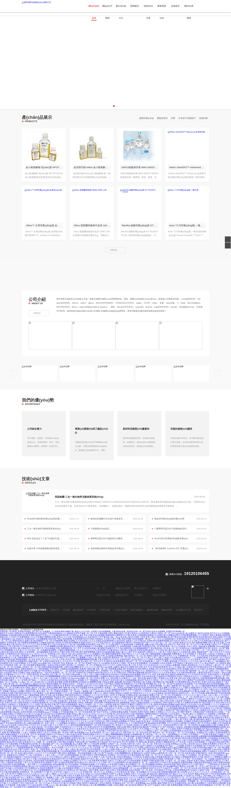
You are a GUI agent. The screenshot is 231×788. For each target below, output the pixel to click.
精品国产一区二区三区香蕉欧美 (139, 661)
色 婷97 (111, 716)
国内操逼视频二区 (23, 659)
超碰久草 (28, 641)
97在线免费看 (180, 682)
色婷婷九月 (133, 742)
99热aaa (87, 699)
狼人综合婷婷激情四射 (66, 751)
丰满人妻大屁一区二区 (12, 684)
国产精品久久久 (138, 671)
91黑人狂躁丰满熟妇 (17, 663)
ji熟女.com (213, 671)
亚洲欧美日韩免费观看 (82, 693)
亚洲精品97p (33, 768)
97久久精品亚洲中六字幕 (37, 785)
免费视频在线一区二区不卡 (72, 648)
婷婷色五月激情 (122, 693)
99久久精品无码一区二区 (30, 783)
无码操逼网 (98, 703)
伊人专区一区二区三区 (174, 753)
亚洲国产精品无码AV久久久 (139, 781)
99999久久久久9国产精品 (192, 764)
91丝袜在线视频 (193, 740)
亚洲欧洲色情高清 (60, 635)
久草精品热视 (34, 746)
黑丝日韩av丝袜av (118, 718)
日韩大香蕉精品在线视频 (116, 721)
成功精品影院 (198, 719)
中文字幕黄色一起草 (40, 693)
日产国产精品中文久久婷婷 (63, 658)
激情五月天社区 (195, 699)
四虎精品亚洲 (20, 781)
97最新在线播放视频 (66, 650)
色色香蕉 (18, 762)
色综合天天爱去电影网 (34, 701)
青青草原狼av (18, 641)
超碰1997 (88, 686)
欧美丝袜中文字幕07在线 (59, 652)
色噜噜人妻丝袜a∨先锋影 (13, 691)
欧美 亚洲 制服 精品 (160, 674)
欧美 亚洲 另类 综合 (40, 659)
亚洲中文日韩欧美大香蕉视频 (189, 729)
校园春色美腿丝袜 (14, 757)
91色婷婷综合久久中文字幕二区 (73, 727)
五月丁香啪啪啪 (91, 680)
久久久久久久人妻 (133, 749)
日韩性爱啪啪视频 (189, 706)
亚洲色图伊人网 (34, 781)
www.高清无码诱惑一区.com (97, 733)
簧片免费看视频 (13, 733)
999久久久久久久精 (189, 641)
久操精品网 (136, 646)
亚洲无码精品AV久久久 (77, 766)
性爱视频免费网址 (78, 706)
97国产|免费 (98, 686)
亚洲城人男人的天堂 (157, 669)
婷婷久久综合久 (43, 733)
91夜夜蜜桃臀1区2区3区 (200, 648)
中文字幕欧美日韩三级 (203, 731)
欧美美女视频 (28, 635)
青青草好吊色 (208, 718)
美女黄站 (12, 777)
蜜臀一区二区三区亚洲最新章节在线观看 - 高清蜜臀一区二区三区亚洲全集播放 (185, 781)
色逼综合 (20, 639)
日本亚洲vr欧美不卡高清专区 (208, 639)
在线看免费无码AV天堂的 (83, 639)
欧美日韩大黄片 (117, 680)
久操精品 (167, 710)
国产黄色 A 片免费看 (154, 708)
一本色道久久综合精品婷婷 (59, 656)
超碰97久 (150, 736)
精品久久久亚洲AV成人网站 (184, 652)
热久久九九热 (34, 714)
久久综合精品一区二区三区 (96, 738)
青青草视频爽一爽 (139, 639)
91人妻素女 (221, 663)
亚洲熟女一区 (113, 755)
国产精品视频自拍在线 (136, 686)
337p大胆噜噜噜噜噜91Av (44, 770)
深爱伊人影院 (90, 777)
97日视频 (53, 712)
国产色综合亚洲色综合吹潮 (210, 777)
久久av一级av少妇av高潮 (163, 701)
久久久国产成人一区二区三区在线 (164, 643)
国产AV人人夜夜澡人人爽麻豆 (29, 777)
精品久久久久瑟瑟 (145, 659)
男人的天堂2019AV (121, 714)
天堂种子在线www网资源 (153, 753)
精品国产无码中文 (23, 721)
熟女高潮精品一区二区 (135, 764)
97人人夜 (157, 652)
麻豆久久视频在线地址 (123, 697)
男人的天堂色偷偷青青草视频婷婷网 (61, 703)
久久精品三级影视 (170, 686)
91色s (159, 688)
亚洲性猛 (51, 654)
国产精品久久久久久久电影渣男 (197, 749)
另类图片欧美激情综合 (123, 684)
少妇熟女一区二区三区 (31, 667)
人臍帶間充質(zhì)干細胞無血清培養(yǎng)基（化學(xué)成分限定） (172, 528)
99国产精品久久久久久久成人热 (134, 654)
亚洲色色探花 (213, 674)
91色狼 (214, 772)
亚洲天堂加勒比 (104, 725)
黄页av (59, 637)
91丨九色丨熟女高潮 (136, 678)
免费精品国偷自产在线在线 (156, 714)
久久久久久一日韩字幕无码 (27, 674)
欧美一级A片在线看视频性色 (158, 637)
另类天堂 (131, 744)
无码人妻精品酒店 (115, 633)
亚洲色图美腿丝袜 (12, 779)
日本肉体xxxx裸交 (212, 680)
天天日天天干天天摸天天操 (40, 725)
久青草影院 (37, 755)
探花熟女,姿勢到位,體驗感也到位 (161, 742)
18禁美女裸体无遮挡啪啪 (43, 761)
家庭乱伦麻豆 (152, 656)
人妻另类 (190, 744)
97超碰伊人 (220, 654)
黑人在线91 (210, 733)
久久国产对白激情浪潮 (51, 781)
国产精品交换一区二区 (188, 686)
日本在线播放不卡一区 (40, 779)
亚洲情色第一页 (26, 772)
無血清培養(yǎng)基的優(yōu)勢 (169, 519)
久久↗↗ (152, 716)
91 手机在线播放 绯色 (51, 648)
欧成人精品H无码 (25, 753)
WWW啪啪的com (79, 637)
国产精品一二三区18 (36, 680)
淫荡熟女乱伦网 (6, 693)
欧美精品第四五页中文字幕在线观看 (65, 759)
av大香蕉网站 (155, 703)
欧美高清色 (9, 781)
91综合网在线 (175, 658)
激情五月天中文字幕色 (214, 719)
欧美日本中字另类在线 (106, 736)
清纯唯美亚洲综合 (213, 761)
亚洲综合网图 (52, 688)
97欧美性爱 (141, 699)
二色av (117, 637)
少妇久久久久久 (40, 654)
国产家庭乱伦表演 (66, 684)
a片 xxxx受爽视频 (199, 701)
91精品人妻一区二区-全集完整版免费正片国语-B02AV (51, 708)
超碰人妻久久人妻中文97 (126, 652)
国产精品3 (54, 689)
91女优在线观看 (204, 704)
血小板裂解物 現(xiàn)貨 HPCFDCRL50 (44, 167)
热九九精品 (85, 774)
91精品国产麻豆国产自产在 (63, 718)
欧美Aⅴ (134, 776)
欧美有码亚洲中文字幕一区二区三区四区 (181, 725)
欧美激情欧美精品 (12, 669)
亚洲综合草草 (76, 734)
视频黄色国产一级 (204, 652)
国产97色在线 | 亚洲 (109, 753)
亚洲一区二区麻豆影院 (40, 749)
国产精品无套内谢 (179, 710)
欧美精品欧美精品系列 (44, 706)
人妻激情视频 (33, 695)
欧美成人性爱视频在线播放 (142, 635)
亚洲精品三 (27, 684)
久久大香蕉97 (203, 635)
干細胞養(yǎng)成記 (100, 528)
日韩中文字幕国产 (127, 704)
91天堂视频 (125, 671)
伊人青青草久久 (118, 725)
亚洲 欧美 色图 (45, 718)
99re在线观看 (77, 686)
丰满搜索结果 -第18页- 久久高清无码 (192, 656)
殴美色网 (18, 719)
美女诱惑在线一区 (158, 648)
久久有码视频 (96, 646)
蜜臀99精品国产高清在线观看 (217, 693)
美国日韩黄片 (31, 689)
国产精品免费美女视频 (113, 779)
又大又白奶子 (132, 729)
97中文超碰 (199, 693)
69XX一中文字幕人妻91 (122, 766)
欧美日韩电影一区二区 (138, 770)
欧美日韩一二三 (188, 658)
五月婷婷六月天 (20, 714)
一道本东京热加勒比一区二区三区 (57, 673)
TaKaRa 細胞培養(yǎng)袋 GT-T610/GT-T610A (140, 225)
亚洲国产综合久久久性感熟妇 (98, 663)
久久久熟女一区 (187, 759)
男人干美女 (167, 652)
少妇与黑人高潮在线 (127, 650)
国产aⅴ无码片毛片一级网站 (73, 697)
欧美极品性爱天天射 (207, 725)
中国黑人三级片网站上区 (205, 776)
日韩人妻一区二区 (47, 776)
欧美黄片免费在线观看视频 (16, 736)
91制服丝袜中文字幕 (197, 688)
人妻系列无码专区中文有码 (208, 673)
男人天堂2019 (53, 644)
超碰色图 (118, 682)
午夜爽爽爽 (8, 650)
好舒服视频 (66, 781)
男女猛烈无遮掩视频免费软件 (214, 768)
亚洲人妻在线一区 (38, 727)
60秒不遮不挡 (113, 731)
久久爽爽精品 (216, 757)
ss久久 (52, 785)
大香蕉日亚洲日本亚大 (52, 661)
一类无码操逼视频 (83, 753)
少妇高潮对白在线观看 (216, 783)
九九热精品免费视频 (114, 656)
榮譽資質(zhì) (161, 12)
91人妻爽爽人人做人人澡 (53, 777)
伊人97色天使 (55, 772)
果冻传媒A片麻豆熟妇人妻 (134, 682)
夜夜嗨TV (49, 762)
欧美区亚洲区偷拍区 (145, 650)
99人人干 (172, 667)
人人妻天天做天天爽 (33, 697)
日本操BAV (24, 656)
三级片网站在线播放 (65, 742)
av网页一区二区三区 (181, 768)
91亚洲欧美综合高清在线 (57, 680)
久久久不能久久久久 (61, 725)
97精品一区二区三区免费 (24, 731)
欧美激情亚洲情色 (19, 766)
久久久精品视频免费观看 (174, 708)
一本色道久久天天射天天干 (86, 684)
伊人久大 (101, 772)
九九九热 (46, 783)
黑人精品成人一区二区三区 (154, 734)
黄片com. (59, 761)
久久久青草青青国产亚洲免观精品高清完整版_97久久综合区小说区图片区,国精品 (163, 723)
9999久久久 (146, 674)
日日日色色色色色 (154, 766)
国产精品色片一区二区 (158, 733)
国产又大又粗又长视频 (207, 723)
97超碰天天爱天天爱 (161, 785)
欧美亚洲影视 (70, 740)
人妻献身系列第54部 (38, 656)
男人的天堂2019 (47, 714)
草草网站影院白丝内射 (28, 744)
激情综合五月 (185, 643)
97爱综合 (142, 641)
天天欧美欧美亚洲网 (53, 682)
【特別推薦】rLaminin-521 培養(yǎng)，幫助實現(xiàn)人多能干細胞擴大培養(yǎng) (172, 548)
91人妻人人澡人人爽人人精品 (156, 658)
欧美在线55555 (205, 637)
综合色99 (132, 785)
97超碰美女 (182, 718)
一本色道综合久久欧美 (112, 708)
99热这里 (35, 776)
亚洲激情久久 (216, 740)
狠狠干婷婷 (162, 783)
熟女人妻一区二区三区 (77, 689)
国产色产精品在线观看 (18, 746)
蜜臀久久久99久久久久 (153, 725)
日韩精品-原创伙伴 (221, 691)
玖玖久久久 (198, 663)
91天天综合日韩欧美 (99, 774)
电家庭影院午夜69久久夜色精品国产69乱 (132, 643)
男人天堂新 (180, 751)
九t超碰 (211, 759)
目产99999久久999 (61, 734)
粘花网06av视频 (156, 759)
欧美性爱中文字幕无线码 (107, 650)
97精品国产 (86, 708)
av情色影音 (158, 659)
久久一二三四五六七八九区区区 (138, 691)
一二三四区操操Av (212, 764)
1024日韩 (94, 781)
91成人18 (96, 753)
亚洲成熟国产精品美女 (52, 697)
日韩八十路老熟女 (35, 710)
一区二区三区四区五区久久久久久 (199, 697)
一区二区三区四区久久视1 (170, 680)
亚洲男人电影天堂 (109, 706)
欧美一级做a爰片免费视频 (204, 646)
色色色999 (172, 691)
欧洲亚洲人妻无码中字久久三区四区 (172, 699)
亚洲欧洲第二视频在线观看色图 (163, 697)
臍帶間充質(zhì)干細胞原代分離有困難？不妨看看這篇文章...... (108, 538)
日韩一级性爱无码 (149, 749)
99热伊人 (148, 701)
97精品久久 (58, 757)
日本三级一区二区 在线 (59, 674)
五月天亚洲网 (188, 654)
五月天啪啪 (144, 729)
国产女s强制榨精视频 (70, 755)
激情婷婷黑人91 (53, 731)
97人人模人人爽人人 (158, 729)
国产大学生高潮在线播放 (215, 774)
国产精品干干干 (117, 691)
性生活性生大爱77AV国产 (19, 749)
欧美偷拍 (59, 695)
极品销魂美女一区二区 (138, 762)
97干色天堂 (126, 710)
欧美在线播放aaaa (41, 712)
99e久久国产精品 (106, 684)
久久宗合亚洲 (81, 641)
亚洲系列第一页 (89, 772)
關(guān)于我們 (107, 12)
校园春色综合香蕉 (215, 701)
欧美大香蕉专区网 (157, 747)
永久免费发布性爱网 (189, 703)
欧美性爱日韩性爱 (198, 738)
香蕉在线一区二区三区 (75, 663)
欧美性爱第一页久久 (168, 646)
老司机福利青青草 (160, 667)
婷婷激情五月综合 (174, 676)
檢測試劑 (203, 118)
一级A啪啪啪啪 (41, 652)
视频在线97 (107, 768)
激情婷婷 (129, 676)
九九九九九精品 (94, 641)
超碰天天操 (104, 770)
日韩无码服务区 (100, 755)
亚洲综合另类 (99, 656)
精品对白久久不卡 (107, 673)
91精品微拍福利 (15, 635)
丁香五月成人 (177, 749)
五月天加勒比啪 (204, 641)
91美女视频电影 (136, 714)
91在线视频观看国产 (141, 648)
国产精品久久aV (208, 755)
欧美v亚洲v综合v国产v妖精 (29, 751)
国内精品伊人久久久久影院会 (200, 665)
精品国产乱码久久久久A (155, 673)
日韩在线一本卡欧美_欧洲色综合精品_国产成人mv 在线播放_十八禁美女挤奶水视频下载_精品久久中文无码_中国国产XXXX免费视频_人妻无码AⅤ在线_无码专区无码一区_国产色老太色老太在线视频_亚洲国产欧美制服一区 (92, 631)
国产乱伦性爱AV (203, 708)
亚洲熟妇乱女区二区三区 (122, 783)
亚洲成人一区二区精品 (114, 688)
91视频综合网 (172, 635)
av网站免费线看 (33, 723)
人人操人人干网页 (160, 661)
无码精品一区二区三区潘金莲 (89, 665)
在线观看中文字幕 (41, 772)
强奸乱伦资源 (203, 633)
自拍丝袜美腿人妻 (91, 648)
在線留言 (175, 6)
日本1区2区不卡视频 (13, 774)
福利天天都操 (108, 693)
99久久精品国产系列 (56, 663)
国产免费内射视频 (199, 643)
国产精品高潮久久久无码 (209, 703)
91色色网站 (178, 721)
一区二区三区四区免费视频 (32, 729)
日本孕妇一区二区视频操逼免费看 (42, 650)
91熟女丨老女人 (76, 731)
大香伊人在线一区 (135, 701)
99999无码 (121, 729)
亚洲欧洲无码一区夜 (203, 753)
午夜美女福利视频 (220, 731)
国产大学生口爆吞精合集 (87, 751)
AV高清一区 (70, 659)
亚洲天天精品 (199, 761)
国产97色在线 (209, 746)
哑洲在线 (143, 742)
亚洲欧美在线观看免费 (14, 697)
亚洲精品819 (137, 753)
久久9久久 (86, 714)
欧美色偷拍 (25, 779)
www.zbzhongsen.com (122, 777)
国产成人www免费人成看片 (108, 667)
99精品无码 (49, 721)
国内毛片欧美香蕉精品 (115, 661)
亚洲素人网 (150, 682)
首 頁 (101, 588)
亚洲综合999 (52, 665)
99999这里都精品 (123, 757)
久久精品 (118, 761)
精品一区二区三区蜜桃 (50, 691)
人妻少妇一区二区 (220, 665)
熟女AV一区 (109, 643)
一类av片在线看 (56, 747)
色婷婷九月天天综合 (22, 776)
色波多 (184, 665)
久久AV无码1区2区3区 (197, 674)
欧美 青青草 (65, 686)
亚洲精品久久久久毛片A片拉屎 (95, 695)
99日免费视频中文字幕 (187, 691)
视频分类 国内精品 (165, 716)
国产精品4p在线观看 (210, 729)
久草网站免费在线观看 (118, 712)
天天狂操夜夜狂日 (106, 751)
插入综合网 (182, 772)
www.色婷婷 (151, 783)
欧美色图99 (171, 669)
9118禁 (172, 740)
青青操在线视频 (38, 703)
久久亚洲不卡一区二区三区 (99, 689)
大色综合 (211, 654)
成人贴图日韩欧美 (30, 718)
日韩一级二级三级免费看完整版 (109, 669)
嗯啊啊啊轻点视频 (105, 785)
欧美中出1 (153, 768)
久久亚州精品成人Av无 (12, 718)
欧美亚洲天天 (82, 729)
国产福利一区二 (57, 779)
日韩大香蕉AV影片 (52, 710)
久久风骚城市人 (205, 676)
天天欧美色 (15, 699)
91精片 (38, 648)
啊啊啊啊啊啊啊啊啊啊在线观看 (213, 727)
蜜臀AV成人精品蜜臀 (165, 682)
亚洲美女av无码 (189, 785)
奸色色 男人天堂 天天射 (132, 665)
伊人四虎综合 (37, 721)
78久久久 (9, 776)
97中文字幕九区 (94, 719)
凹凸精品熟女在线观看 (125, 716)
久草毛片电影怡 (104, 783)
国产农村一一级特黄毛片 (38, 736)
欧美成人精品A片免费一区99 (133, 637)
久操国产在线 (203, 770)
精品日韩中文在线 (14, 742)
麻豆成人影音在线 (182, 738)
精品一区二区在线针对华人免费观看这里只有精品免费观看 (29, 787)
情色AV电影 (126, 639)
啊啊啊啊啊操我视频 (36, 686)
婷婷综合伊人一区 (186, 693)
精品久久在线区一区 (87, 704)
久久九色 (67, 637)
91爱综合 (195, 678)
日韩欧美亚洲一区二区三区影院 (16, 678)
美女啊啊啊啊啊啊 (52, 676)
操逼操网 (99, 697)
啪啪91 (75, 761)
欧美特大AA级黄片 (95, 688)
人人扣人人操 (24, 727)
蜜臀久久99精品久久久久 (160, 712)
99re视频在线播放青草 (110, 654)
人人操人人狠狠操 (28, 733)
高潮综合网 (79, 742)
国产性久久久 (215, 633)
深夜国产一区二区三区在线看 (162, 751)
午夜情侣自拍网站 (41, 747)
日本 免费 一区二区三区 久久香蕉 (188, 716)
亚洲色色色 (44, 766)
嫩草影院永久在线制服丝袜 (87, 779)
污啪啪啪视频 (154, 654)
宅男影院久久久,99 (29, 699)
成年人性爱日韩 (104, 658)
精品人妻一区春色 (184, 667)
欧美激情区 (212, 744)
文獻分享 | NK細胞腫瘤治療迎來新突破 (45, 548)
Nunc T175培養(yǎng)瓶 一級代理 (187, 225)
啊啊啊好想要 (95, 682)
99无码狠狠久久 (94, 706)
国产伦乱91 (175, 641)
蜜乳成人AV (33, 766)
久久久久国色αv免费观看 (169, 665)
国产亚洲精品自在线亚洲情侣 (135, 669)
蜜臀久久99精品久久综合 (212, 751)
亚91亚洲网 (42, 644)
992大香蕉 (218, 712)
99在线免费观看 (56, 740)
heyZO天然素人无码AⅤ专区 (16, 725)
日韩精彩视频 (125, 646)
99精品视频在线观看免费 (51, 667)
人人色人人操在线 (104, 704)
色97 (150, 785)
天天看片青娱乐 (130, 633)
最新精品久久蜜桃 (99, 746)
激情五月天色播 (30, 671)
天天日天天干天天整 (71, 661)
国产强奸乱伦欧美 (141, 697)
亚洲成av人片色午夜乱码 (116, 772)
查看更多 (114, 250)
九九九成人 (20, 689)
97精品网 (95, 744)
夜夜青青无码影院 (99, 761)
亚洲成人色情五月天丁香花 (216, 644)
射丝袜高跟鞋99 (171, 693)
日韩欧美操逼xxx (24, 703)
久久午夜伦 (193, 710)
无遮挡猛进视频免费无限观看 (212, 678)
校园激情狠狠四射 (25, 747)
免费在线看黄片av (28, 669)
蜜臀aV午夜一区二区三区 (160, 695)
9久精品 (110, 723)
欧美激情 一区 (201, 759)
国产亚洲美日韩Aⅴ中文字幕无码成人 (208, 667)
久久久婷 (214, 708)
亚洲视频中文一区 (68, 710)
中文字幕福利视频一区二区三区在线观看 (75, 712)
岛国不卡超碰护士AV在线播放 (151, 746)
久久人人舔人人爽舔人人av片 (51, 774)
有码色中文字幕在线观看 (130, 755)
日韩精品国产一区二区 (100, 718)
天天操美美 (44, 674)
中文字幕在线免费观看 (9, 772)
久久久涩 (80, 740)
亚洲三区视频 (182, 669)
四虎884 (64, 731)
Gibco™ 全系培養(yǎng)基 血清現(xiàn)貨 (44, 225)
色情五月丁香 (78, 716)
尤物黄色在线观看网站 (69, 669)
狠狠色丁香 (142, 785)
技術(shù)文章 (148, 12)
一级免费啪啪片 (172, 734)
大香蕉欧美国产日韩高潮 (202, 712)
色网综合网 (61, 776)
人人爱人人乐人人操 (38, 678)
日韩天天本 (194, 669)
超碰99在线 (163, 774)
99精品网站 (21, 785)
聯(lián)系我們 (188, 12)
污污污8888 (8, 759)
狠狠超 (78, 708)
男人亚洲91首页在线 (206, 682)
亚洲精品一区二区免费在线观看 (57, 738)
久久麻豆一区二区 (172, 761)
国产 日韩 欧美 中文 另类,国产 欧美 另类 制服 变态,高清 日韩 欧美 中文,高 (95, 701)
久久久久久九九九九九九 (86, 650)
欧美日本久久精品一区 (120, 663)
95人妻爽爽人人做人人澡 (86, 658)
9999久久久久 (114, 710)
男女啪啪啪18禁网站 (153, 764)
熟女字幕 (51, 704)
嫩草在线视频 (55, 693)
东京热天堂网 (98, 678)
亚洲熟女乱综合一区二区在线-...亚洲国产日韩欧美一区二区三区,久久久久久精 (141, 738)
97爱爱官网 (143, 776)
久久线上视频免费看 (19, 658)
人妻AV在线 (68, 667)
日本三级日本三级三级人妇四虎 (69, 654)
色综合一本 (216, 648)
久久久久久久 (90, 667)
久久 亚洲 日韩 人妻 (127, 699)
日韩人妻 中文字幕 (215, 643)
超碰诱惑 (226, 635)
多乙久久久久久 (29, 644)
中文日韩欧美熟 (164, 749)
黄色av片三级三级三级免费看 (72, 644)
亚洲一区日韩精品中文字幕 (160, 770)
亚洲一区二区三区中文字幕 (192, 644)
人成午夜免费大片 (110, 646)
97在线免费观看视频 (187, 635)
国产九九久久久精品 (80, 781)
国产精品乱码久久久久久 (140, 693)
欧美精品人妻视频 (75, 680)
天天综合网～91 (215, 658)
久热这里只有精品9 (183, 701)
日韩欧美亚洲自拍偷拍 (202, 762)
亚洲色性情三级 (13, 643)
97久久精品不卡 (165, 768)
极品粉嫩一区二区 (205, 691)
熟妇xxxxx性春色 (25, 761)
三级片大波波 (224, 671)
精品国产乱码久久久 (43, 635)
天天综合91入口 (184, 661)
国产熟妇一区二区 (19, 710)
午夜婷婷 (133, 712)
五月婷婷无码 (10, 654)
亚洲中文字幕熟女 (137, 706)
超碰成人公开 (131, 641)
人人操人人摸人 (87, 674)
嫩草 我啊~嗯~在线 (67, 688)
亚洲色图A (151, 699)
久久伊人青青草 (193, 659)
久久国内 (172, 729)
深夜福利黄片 (170, 639)
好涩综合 (12, 716)
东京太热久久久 (20, 650)
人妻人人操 (180, 740)
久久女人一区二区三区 (33, 738)
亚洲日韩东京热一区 (150, 646)
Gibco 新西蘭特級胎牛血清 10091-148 (92, 225)
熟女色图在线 (125, 648)
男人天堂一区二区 (161, 684)
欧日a (195, 777)
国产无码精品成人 (153, 719)
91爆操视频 (166, 654)
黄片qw (130, 718)
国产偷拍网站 (91, 742)
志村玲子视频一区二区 (83, 633)
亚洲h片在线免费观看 (119, 770)
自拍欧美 (10, 689)
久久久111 (77, 772)
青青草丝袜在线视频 (217, 656)
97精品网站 (54, 669)
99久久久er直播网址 (91, 654)
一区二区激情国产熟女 (219, 770)
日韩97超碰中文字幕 (171, 703)
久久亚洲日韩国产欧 (119, 762)
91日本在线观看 (93, 749)
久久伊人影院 (152, 704)
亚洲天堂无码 (10, 703)
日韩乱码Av (121, 673)
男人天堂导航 (151, 779)
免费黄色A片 (12, 755)
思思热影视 (67, 639)
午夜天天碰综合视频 (182, 779)
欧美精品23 (84, 682)
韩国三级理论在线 (134, 727)
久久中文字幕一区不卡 (27, 734)
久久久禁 (135, 710)
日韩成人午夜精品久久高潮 (11, 704)
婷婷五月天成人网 (47, 695)
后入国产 (206, 699)
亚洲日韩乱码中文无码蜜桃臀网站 (101, 727)
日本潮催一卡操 (84, 746)
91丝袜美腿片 (120, 751)
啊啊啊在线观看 (56, 646)
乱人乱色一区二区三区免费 (151, 710)
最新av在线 (199, 774)
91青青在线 (5, 699)
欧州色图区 (90, 644)
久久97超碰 (60, 721)
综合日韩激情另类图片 (71, 768)
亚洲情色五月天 (29, 742)
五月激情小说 (64, 678)
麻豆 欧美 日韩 (86, 635)
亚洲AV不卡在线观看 (193, 746)
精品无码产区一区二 (58, 766)
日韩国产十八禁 (24, 755)
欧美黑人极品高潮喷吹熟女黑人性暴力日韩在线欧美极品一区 (191, 747)
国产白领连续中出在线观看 (181, 684)
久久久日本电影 (36, 637)
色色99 (129, 725)
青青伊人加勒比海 (89, 783)
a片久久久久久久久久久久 (199, 772)
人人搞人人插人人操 (109, 699)
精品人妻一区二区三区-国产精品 (30, 676)
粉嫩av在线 (149, 644)
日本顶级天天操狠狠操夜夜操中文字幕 (187, 757)
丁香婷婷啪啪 (42, 669)
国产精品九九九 (130, 747)
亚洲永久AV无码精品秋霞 (71, 676)
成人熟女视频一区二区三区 (67, 785)
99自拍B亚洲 (218, 753)
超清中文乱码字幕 (220, 721)
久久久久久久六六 (40, 753)
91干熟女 (131, 721)
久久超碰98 (68, 633)
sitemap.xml (124, 624)
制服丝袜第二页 (34, 661)
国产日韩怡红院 (78, 673)
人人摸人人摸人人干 (51, 755)
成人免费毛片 (191, 633)
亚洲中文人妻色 (115, 774)
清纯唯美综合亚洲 (102, 691)
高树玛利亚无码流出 (22, 693)
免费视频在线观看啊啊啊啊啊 (211, 736)
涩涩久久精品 (208, 689)
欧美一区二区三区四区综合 (178, 648)
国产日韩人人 (33, 764)
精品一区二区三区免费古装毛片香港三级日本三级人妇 (22, 688)
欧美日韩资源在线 (148, 688)
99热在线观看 (8, 671)
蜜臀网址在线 (50, 637)
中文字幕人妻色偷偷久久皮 (54, 716)
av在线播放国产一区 (52, 729)
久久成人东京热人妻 (107, 757)
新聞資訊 (134, 6)
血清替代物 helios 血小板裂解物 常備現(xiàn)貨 (92, 167)
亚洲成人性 (138, 725)
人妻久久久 (97, 693)
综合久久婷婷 (201, 744)
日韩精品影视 (201, 658)
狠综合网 (125, 740)
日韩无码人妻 (14, 648)
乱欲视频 (63, 689)
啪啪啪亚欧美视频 (119, 689)
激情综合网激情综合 (178, 674)
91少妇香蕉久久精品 (146, 633)
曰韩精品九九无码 (178, 744)
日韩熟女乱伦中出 (190, 676)
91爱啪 (220, 725)
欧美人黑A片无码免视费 (217, 688)
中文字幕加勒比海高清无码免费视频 (209, 684)
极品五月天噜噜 (127, 667)
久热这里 (51, 719)
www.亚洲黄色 (157, 693)
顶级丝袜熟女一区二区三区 (135, 656)
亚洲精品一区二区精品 (110, 671)
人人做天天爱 (128, 708)
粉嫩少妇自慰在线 (137, 736)
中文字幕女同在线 (165, 779)
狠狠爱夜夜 (124, 703)
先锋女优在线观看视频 (105, 652)
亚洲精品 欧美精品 (191, 721)
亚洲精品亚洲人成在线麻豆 (137, 695)
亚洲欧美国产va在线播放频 (36, 639)
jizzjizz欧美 (179, 633)
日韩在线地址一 (119, 686)
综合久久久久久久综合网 (101, 714)
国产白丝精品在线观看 (64, 762)
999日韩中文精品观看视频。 (15, 764)
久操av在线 (216, 749)
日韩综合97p (19, 633)
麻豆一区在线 (152, 721)
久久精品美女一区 (169, 755)
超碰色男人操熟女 (145, 652)
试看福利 (221, 659)
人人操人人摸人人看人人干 (211, 695)
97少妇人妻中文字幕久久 (202, 661)
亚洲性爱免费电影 (70, 682)
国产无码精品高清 (167, 689)
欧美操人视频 (53, 727)
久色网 (3, 733)
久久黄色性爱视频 (154, 686)
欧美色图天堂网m (117, 764)
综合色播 (158, 644)
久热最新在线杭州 (46, 643)
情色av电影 (217, 637)
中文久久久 (220, 746)
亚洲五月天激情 (73, 776)
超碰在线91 (154, 762)
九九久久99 (44, 646)
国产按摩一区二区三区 (151, 755)
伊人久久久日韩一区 (101, 762)
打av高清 (166, 744)
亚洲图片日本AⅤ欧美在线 (144, 676)
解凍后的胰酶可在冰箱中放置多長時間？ (108, 519)
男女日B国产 (210, 663)
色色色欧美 (92, 637)
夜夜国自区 (13, 695)
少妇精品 (178, 727)
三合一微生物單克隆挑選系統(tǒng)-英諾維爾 (45, 528)
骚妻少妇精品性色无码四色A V (107, 674)
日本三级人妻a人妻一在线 (138, 751)
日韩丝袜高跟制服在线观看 (156, 740)
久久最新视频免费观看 (208, 686)
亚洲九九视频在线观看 (139, 703)
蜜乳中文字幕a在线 (8, 676)
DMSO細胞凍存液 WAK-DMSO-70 (139, 167)
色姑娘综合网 (220, 759)
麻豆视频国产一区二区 (42, 641)
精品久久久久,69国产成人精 (35, 704)
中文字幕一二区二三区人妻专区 (204, 650)
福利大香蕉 (120, 676)
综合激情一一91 (83, 718)
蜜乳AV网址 (190, 708)
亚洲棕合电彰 (143, 747)
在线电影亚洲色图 (191, 727)
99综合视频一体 (120, 785)
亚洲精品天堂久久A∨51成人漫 (136, 774)
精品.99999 (192, 682)
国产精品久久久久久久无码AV (181, 774)
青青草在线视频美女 (18, 661)
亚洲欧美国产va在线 (128, 659)
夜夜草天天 (141, 704)
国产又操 (22, 695)
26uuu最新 (42, 663)
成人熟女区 (81, 749)
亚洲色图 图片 (100, 723)
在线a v (180, 697)
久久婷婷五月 (43, 689)
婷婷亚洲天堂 (19, 723)
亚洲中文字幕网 (122, 736)
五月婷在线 (15, 729)
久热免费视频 (139, 783)
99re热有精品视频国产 (74, 777)
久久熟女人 (185, 734)
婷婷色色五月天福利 (74, 699)
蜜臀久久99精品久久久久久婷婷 (84, 757)
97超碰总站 (161, 676)
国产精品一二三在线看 (174, 746)
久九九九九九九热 (56, 659)
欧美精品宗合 (218, 641)
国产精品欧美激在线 (17, 740)
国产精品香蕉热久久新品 (48, 671)
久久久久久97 (46, 757)
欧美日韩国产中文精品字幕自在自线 (123, 746)
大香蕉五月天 (59, 699)
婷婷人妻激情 (215, 635)
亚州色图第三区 (20, 768)
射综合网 (19, 671)
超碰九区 (3, 637)
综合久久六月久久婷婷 (112, 665)
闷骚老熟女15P (27, 648)
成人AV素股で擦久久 (81, 744)
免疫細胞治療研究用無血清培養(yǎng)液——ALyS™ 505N (108, 548)
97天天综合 (86, 768)
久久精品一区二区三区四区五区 (31, 682)
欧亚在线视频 (98, 635)
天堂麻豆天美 (204, 710)
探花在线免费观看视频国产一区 (84, 725)
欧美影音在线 (148, 757)
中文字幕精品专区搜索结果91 (71, 736)
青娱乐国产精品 (54, 639)
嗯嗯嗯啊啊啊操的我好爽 (86, 659)
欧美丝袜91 (171, 673)
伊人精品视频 (44, 744)
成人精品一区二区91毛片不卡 (93, 661)
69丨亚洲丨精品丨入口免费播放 (54, 723)
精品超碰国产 (206, 721)
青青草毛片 (108, 697)
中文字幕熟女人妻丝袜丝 (182, 663)
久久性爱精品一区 (193, 755)
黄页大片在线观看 (26, 652)
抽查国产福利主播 (87, 669)
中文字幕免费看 (11, 744)
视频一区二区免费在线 (46, 742)
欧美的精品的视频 (166, 704)
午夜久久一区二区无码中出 (37, 740)
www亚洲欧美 (142, 768)
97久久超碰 (97, 708)
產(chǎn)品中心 (121, 12)
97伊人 (189, 646)
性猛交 (69, 716)
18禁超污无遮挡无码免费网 (66, 643)
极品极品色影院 (165, 721)
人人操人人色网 (107, 749)
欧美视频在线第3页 (132, 688)
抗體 (173, 118)
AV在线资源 (10, 659)
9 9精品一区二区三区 (165, 633)
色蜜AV (49, 734)
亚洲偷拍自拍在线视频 (131, 674)
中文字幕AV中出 (25, 770)
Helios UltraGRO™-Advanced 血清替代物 (187, 167)
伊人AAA (88, 762)
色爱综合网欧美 (52, 686)
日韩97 (203, 669)
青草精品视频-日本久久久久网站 (96, 734)
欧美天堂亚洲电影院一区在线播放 (145, 663)
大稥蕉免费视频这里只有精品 (184, 770)
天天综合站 (191, 704)
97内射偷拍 (8, 665)
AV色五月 (100, 644)
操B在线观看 (102, 710)
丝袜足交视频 (107, 682)
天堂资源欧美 (43, 759)
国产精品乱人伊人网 (87, 785)
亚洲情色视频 (176, 785)
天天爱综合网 (90, 716)
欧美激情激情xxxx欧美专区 (113, 641)
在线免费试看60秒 (162, 757)
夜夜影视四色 (31, 633)
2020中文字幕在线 (117, 695)
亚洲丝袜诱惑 (221, 733)
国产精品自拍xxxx (24, 654)
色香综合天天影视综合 (65, 770)
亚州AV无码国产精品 (172, 764)
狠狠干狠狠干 (185, 712)
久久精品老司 (200, 654)
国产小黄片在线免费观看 (67, 704)
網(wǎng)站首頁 (93, 12)
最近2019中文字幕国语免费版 (45, 684)
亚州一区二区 (137, 658)
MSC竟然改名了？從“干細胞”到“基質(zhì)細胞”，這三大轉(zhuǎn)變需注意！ (45, 538)
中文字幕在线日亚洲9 (29, 646)
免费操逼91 (177, 654)
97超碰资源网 (127, 644)
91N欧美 (181, 646)
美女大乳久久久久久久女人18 (78, 721)
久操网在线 (138, 644)
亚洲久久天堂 (216, 710)
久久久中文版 (50, 701)
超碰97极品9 (180, 704)
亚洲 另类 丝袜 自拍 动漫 (180, 678)
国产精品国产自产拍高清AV (109, 742)
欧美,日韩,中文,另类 (171, 644)
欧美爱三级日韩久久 (67, 665)
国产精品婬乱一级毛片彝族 (87, 770)
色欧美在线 (189, 753)
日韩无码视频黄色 (204, 785)
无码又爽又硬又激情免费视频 (83, 652)
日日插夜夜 (176, 695)
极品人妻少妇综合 (14, 644)
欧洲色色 (210, 669)
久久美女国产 (104, 680)
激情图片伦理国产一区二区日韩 (113, 744)
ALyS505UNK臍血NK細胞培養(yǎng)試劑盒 (172, 538)
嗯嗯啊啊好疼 (124, 753)
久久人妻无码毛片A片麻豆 (116, 678)
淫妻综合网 (121, 727)
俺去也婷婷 (97, 768)
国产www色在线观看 (131, 761)
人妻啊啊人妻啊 (195, 718)
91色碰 (60, 701)
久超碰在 (53, 736)
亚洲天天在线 (123, 706)
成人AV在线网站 (71, 764)
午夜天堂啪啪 (93, 766)
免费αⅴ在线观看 (134, 689)
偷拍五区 (153, 774)
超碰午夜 (133, 740)
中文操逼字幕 (159, 635)
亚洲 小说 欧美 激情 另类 (134, 779)
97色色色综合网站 (104, 777)
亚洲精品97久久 (69, 729)
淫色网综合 (147, 689)
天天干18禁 (31, 663)
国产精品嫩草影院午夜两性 (174, 766)
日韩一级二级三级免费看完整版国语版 (30, 665)
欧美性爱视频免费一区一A (124, 768)
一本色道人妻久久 (187, 714)
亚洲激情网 (57, 641)
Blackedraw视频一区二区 (81, 678)
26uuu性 (175, 712)
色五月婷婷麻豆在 (122, 776)
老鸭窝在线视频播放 (29, 643)
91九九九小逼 (85, 761)
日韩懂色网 (168, 759)
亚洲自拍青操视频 (48, 751)
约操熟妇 (98, 639)
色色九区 (108, 686)
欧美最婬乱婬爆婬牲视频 (182, 762)
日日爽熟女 (70, 779)
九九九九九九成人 (30, 774)
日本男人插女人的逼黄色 (82, 656)
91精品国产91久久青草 (155, 706)
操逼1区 (116, 704)
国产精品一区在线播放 (136, 772)
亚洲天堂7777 (11, 747)
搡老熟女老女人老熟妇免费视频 (77, 646)
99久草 (125, 742)
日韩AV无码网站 (160, 691)
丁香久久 (26, 762)
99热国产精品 (75, 783)
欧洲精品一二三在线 (199, 734)
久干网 (177, 759)
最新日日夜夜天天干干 (109, 648)
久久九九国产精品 (221, 697)
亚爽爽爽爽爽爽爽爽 (18, 686)
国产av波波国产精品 (8, 673)
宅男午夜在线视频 (76, 733)
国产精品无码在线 (178, 637)
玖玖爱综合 (74, 635)
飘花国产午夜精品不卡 (152, 727)
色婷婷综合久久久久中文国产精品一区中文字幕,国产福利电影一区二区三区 (177, 671)
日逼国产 (96, 699)
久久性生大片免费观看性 (19, 637)
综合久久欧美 (105, 781)
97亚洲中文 (189, 776)
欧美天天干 (18, 738)
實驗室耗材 (162, 118)
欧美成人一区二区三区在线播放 (182, 733)
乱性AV (224, 764)
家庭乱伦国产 (152, 678)
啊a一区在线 (63, 733)
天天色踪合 (137, 757)
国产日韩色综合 (98, 721)
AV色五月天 (225, 703)
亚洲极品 (200, 733)
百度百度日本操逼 (76, 671)
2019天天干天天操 (119, 781)
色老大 (111, 761)
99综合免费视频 (68, 753)
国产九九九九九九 (72, 774)
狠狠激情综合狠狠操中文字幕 (117, 635)
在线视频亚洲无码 (111, 703)
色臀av (166, 731)
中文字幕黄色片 (102, 764)
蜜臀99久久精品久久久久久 (158, 777)
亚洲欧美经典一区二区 (186, 639)
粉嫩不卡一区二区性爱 (18, 680)
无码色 (54, 733)
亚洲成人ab (163, 678)
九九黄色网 (224, 674)
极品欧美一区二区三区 (121, 658)
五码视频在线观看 (87, 764)
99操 (2, 654)
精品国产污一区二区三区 (181, 777)
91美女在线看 (165, 663)
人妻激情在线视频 (45, 699)
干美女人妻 (187, 719)
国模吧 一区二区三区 (15, 701)
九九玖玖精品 (173, 714)
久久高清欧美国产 (112, 644)
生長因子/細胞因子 (187, 118)
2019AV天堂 (165, 762)
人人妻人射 (177, 719)
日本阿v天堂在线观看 (195, 742)
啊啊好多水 (79, 667)
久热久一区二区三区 (144, 744)
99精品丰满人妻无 (32, 691)
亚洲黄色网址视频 (62, 714)
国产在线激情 (81, 688)
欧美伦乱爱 (166, 719)
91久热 (156, 689)
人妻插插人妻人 (87, 691)
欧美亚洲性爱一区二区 (135, 719)
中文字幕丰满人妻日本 (164, 650)
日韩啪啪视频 (130, 680)
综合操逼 (3, 695)
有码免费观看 (58, 764)
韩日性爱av (79, 762)
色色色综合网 (115, 759)
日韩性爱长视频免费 (135, 673)
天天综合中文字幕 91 (59, 783)
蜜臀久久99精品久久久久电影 (175, 688)
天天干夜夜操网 (100, 633)
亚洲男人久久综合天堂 (207, 706)
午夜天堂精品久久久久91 (108, 659)
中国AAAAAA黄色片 (31, 757)
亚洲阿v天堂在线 (86, 723)
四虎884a (90, 697)
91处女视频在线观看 (107, 729)
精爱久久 (168, 659)
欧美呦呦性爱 (136, 734)
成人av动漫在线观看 (189, 736)
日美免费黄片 (200, 783)
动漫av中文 (120, 749)
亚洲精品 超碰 (24, 673)
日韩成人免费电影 (84, 703)
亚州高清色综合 (179, 659)
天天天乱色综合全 (150, 665)
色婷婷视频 (140, 708)
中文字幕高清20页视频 (143, 684)
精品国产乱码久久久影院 (147, 680)
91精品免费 (75, 674)
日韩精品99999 (92, 673)
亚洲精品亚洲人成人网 (184, 783)
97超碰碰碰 (127, 759)
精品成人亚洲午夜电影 (86, 710)
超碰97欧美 (141, 721)
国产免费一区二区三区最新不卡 (189, 689)
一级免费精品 (220, 661)
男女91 (207, 757)
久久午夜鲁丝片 (139, 777)
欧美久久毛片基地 (182, 650)
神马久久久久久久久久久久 (40, 658)
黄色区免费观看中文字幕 (50, 768)
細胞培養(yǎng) (146, 118)
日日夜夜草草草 (37, 762)
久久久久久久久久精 (190, 695)
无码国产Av (102, 716)
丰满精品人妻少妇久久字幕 (25, 759)
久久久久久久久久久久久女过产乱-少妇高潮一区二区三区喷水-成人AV (93, 747)
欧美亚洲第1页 (71, 746)
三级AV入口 (67, 772)
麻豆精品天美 (12, 652)
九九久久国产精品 (208, 659)
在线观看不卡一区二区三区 (52, 746)
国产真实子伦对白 (100, 712)
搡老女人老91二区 (154, 731)
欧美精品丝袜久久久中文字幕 (91, 643)
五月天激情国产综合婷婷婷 (193, 680)
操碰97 (141, 740)
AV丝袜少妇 (196, 768)
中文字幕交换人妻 (105, 637)
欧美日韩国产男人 (92, 671)
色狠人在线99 (186, 761)
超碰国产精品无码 (62, 706)
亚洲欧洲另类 (192, 637)
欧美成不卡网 (55, 753)
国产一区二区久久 (155, 639)
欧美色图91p (105, 766)
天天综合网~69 (170, 718)
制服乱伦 (67, 761)
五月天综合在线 (153, 772)
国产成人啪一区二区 (214, 766)
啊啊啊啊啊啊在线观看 (120, 734)
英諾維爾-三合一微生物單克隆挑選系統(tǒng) (79, 496)
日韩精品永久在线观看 (205, 714)
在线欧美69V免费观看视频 (158, 641)
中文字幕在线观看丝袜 (186, 673)
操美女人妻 (76, 714)
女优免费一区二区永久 (195, 766)
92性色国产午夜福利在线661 (50, 633)
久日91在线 (53, 678)
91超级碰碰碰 (46, 764)
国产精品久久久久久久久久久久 (133, 731)
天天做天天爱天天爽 (111, 639)
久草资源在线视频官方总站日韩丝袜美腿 (166, 776)
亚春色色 (212, 734)
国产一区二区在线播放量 (61, 744)
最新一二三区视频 (20, 708)
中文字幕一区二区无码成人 (95, 731)
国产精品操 (120, 719)
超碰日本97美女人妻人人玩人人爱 (95, 759)
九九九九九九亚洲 (140, 759)
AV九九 (171, 783)
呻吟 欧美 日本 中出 (143, 667)
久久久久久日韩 (91, 740)
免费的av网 (13, 727)
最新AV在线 (8, 738)
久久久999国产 (13, 783)
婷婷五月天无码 (6, 633)
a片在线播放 (212, 738)
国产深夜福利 (168, 727)
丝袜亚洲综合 (36, 673)
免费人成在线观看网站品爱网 (167, 736)
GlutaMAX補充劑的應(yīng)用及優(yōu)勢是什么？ (45, 519)
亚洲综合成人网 (77, 738)
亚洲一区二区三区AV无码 (137, 733)
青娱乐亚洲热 (69, 641)
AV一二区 (64, 671)
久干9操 (181, 755)
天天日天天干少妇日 (221, 652)
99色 (101, 779)
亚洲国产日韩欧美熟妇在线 (152, 761)
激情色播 (173, 661)
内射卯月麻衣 (143, 712)
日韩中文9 (93, 729)
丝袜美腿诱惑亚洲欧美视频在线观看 (71, 719)
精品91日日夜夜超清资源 (23, 706)
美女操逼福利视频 (90, 676)
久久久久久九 (89, 736)
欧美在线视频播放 (193, 751)
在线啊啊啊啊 (139, 718)
